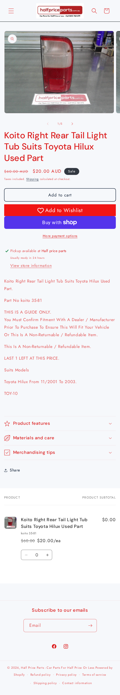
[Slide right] (72, 124)
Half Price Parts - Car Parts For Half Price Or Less (57, 667)
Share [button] (15, 470)
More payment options (60, 235)
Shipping (32, 179)
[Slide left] (48, 124)
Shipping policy (45, 683)
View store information (31, 265)
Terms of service (94, 674)
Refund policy (40, 674)
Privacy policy (66, 674)
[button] (11, 11)
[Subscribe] (90, 625)
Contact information (77, 683)
